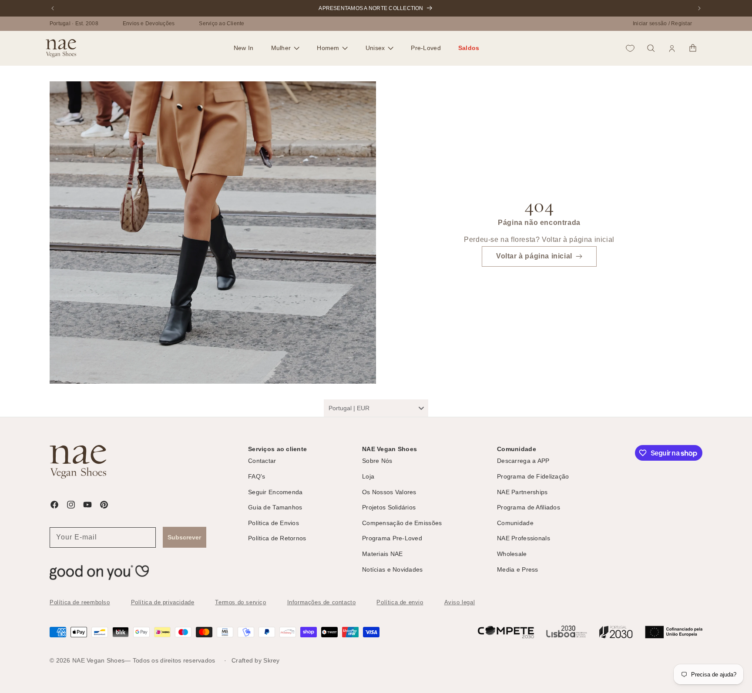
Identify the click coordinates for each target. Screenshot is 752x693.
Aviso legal (459, 602)
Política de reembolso (80, 602)
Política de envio (399, 602)
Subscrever (184, 537)
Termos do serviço (240, 602)
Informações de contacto (321, 602)
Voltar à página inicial (534, 256)
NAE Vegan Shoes (98, 660)
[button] (285, 48)
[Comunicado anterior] (52, 8)
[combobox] (376, 408)
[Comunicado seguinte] (699, 8)
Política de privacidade (163, 602)
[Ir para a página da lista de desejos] (630, 48)
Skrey (271, 660)
